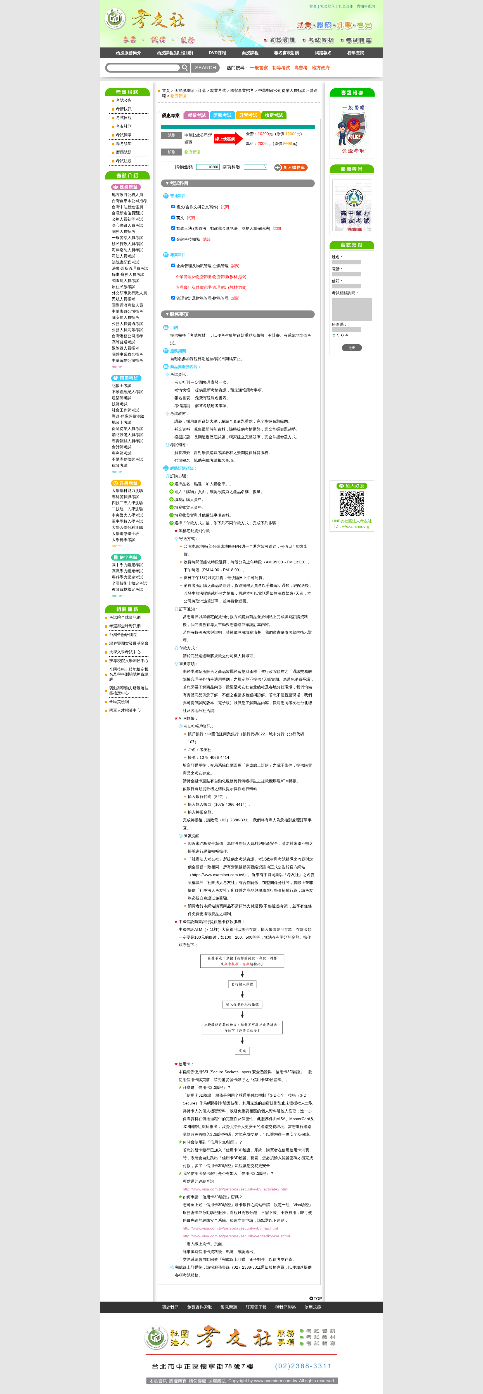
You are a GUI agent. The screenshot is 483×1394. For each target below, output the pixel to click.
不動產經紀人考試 (127, 391)
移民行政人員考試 (127, 244)
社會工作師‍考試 (125, 410)
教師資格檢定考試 (127, 589)
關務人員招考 (123, 231)
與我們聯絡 (285, 1307)
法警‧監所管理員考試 (130, 268)
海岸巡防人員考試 (127, 250)
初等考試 (281, 67)
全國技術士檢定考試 (129, 583)
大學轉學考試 (123, 539)
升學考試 (248, 115)
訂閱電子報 (256, 1307)
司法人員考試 (123, 256)
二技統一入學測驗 (127, 509)
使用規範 (312, 1307)
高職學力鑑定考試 (127, 571)
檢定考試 (274, 115)
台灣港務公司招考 (127, 336)
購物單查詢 (366, 6)
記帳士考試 (121, 385)
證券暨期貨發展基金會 (128, 643)
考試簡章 (124, 135)
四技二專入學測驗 (127, 503)
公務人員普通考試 (127, 323)
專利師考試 (121, 453)
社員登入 (327, 6)
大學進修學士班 (125, 533)
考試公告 (124, 100)
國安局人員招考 (125, 317)
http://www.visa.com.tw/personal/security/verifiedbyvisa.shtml (236, 1236)
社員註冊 (345, 6)
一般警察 (259, 67)
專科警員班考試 (125, 496)
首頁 (313, 6)
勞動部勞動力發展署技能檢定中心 (128, 690)
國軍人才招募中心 (125, 710)
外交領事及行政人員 (129, 293)
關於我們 (170, 1307)
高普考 (301, 67)
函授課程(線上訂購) (175, 52)
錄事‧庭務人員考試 (128, 274)
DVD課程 (217, 52)
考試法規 (124, 161)
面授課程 (250, 52)
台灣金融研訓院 (123, 635)
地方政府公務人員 (127, 194)
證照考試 (222, 115)
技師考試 (119, 404)
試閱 (225, 207)
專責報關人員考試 (127, 441)
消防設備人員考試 (127, 434)
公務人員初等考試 (127, 219)
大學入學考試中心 (125, 652)
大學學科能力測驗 (127, 490)
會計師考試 (121, 447)
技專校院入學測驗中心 (128, 661)
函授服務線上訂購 (190, 90)
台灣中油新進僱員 (127, 207)
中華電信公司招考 (127, 360)
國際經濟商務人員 (127, 305)
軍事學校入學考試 (127, 521)
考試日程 (124, 118)
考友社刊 (124, 126)
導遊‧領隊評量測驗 (128, 416)
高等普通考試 (123, 342)
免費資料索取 (199, 1307)
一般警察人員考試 (127, 237)
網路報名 (323, 52)
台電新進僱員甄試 (127, 213)
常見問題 (229, 1307)
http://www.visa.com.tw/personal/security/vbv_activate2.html (235, 1189)
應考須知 (124, 144)
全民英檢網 (119, 702)
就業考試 (218, 90)
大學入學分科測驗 (127, 527)
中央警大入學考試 (127, 515)
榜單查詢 (355, 52)
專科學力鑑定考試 (127, 577)
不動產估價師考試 (127, 459)
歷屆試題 (124, 152)
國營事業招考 (242, 90)
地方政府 (321, 67)
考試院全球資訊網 (125, 617)
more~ (117, 366)
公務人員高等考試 (127, 329)
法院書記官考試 (125, 262)
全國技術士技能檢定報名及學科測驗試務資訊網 (128, 674)
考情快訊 (124, 109)
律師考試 (119, 465)
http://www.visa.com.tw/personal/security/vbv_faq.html (230, 1228)
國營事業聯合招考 (127, 354)
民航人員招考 (123, 299)
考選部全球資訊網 (125, 626)
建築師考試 (121, 398)
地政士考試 (121, 422)
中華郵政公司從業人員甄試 (281, 90)
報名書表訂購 (286, 52)
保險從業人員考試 (127, 428)
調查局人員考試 (125, 280)
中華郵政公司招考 (127, 311)
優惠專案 (171, 115)
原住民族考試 (123, 286)
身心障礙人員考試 (127, 225)
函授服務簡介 (128, 52)
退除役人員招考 (125, 348)
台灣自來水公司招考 (129, 201)
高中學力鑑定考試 (127, 565)
